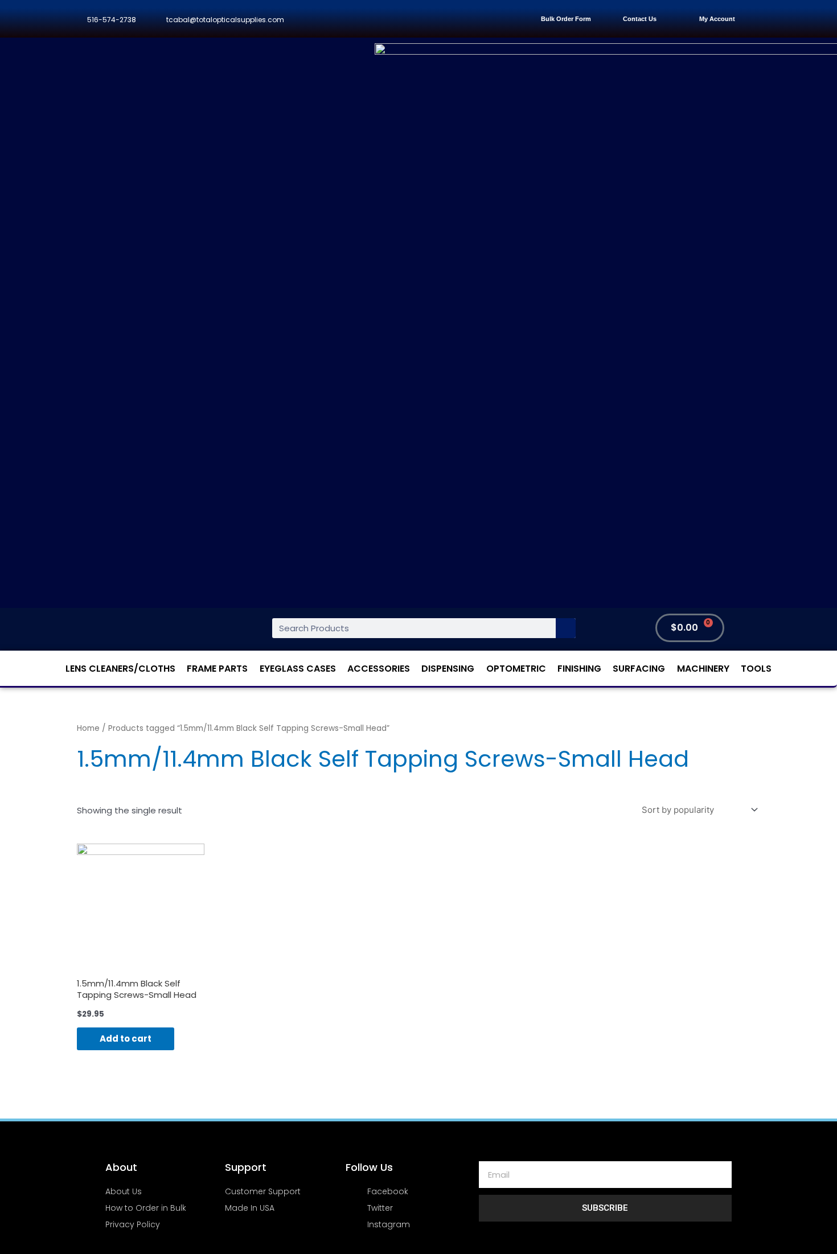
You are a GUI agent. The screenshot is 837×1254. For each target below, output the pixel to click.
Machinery (703, 668)
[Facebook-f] (363, 19)
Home (88, 728)
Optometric (516, 668)
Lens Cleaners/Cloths (120, 668)
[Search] (566, 628)
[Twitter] (389, 19)
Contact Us (640, 18)
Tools (756, 668)
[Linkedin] (440, 19)
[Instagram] (414, 19)
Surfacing (639, 668)
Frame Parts (217, 668)
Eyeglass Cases (298, 668)
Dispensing (447, 668)
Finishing (579, 668)
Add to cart (125, 1039)
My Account (717, 18)
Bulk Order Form (566, 18)
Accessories (378, 668)
